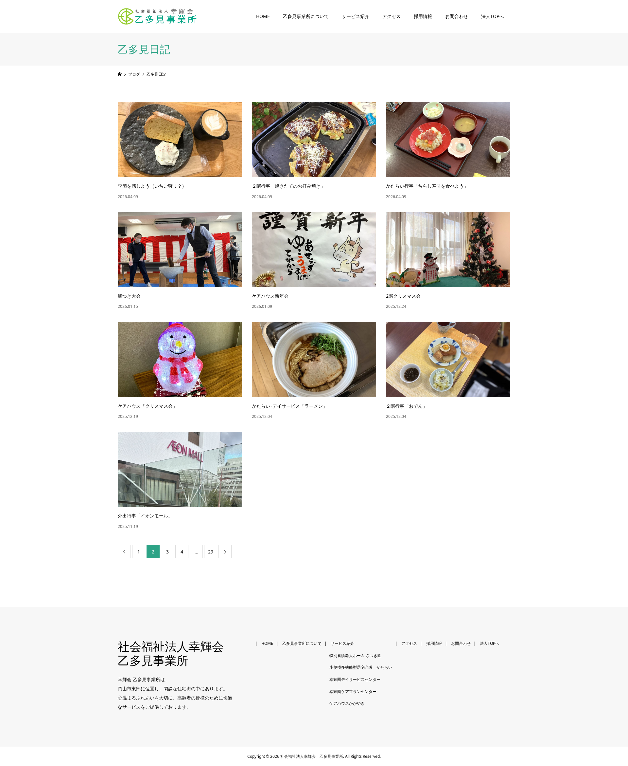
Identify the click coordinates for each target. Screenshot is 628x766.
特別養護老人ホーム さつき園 (355, 655)
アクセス (391, 16)
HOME (263, 16)
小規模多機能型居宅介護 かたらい (360, 667)
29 (210, 552)
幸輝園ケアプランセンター (352, 691)
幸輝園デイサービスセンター (354, 679)
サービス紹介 (355, 16)
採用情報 (423, 16)
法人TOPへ (492, 16)
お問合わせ (456, 16)
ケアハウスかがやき (347, 703)
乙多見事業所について (306, 16)
